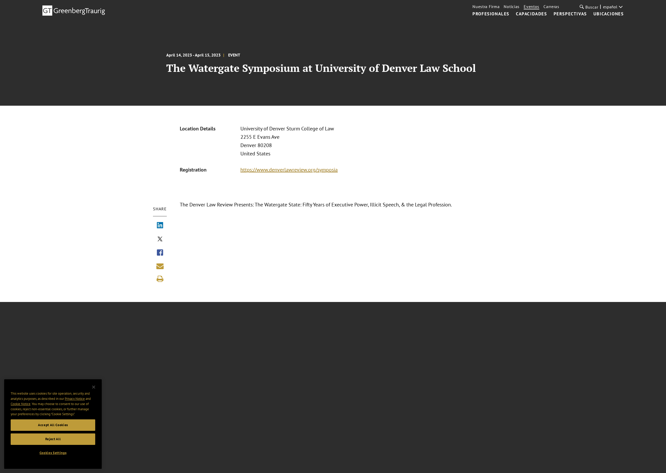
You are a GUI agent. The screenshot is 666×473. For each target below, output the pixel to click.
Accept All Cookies (53, 425)
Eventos (531, 6)
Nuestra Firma (485, 6)
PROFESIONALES (490, 14)
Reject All (53, 439)
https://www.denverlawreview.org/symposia (289, 169)
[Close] (93, 387)
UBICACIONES (608, 14)
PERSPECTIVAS (570, 14)
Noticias (512, 6)
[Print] (160, 278)
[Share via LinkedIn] (160, 226)
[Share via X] (160, 239)
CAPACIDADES (531, 14)
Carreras (551, 6)
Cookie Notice (20, 404)
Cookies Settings (53, 453)
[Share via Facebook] (160, 253)
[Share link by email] (160, 266)
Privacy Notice (75, 398)
